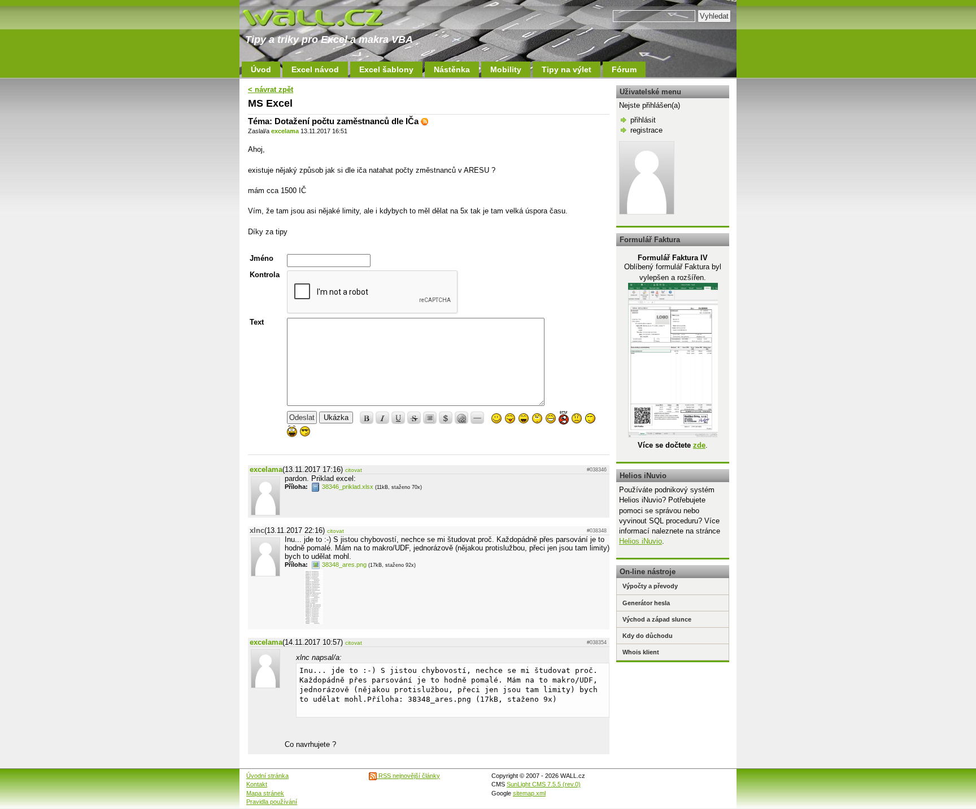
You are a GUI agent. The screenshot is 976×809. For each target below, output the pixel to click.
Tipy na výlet (566, 69)
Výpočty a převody (650, 586)
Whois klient (640, 652)
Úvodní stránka (267, 775)
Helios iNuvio (640, 541)
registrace (646, 130)
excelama (285, 131)
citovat (353, 470)
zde (699, 445)
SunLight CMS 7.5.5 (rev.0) (544, 784)
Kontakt (256, 784)
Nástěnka (452, 69)
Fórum (624, 69)
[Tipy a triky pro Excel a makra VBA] (324, 17)
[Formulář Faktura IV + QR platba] (673, 435)
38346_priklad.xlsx (347, 486)
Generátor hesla (646, 603)
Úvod (261, 69)
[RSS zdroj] (425, 121)
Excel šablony (386, 69)
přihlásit (643, 120)
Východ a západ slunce (656, 619)
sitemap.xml (529, 793)
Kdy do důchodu (647, 635)
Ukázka (336, 417)
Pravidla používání (271, 801)
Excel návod (315, 69)
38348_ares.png (344, 564)
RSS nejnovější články (408, 775)
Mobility (505, 69)
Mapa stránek (265, 793)
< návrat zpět (270, 89)
